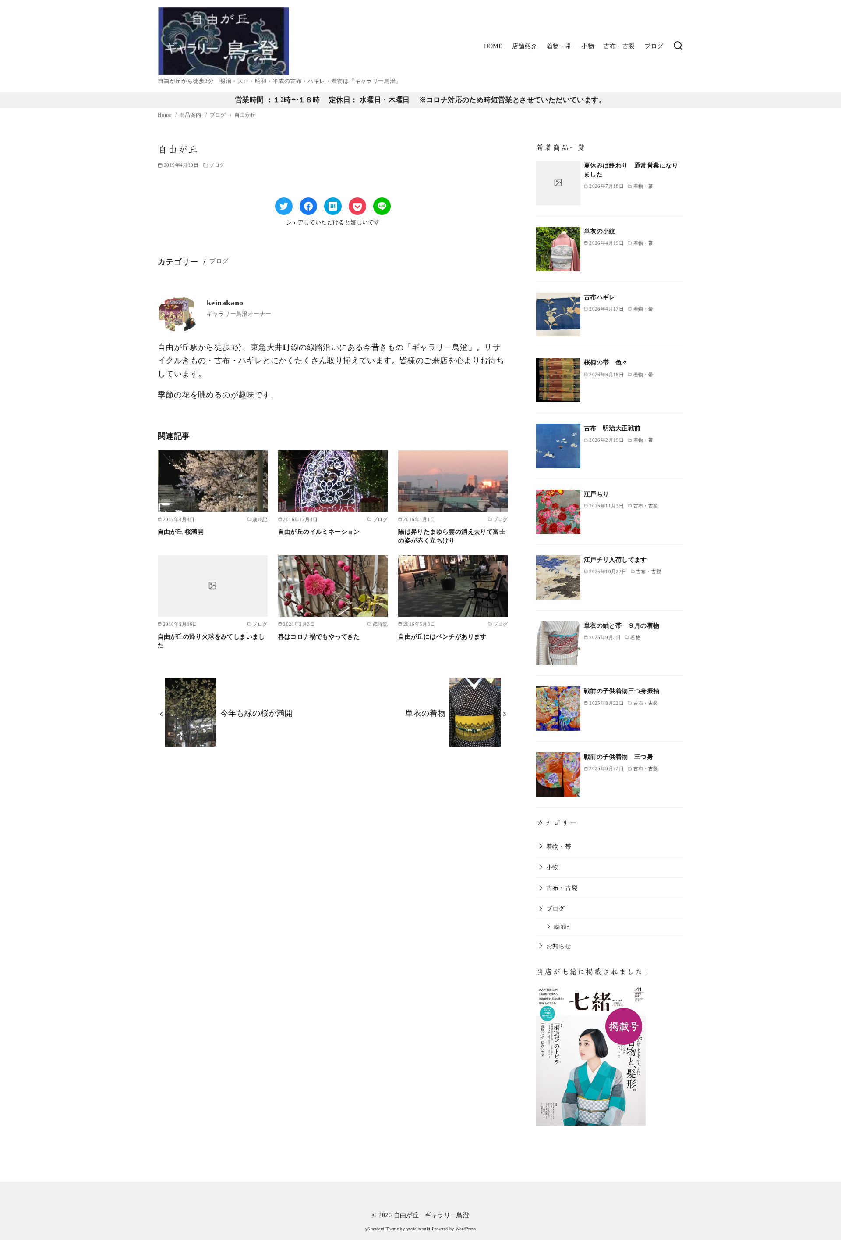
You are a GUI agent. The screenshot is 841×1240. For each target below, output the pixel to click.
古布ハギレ (599, 296)
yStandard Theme (382, 1228)
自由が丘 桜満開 (181, 531)
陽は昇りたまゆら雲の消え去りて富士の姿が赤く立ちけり (451, 536)
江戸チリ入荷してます (615, 559)
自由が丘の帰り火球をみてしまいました (211, 641)
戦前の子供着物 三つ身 (618, 756)
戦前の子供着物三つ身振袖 (622, 690)
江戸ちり (596, 493)
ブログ (653, 46)
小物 (587, 46)
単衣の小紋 (599, 231)
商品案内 (191, 115)
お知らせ (559, 946)
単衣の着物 (425, 713)
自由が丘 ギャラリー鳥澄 (432, 1215)
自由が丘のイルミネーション (319, 531)
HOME (493, 46)
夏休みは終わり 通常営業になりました (631, 170)
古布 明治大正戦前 (612, 428)
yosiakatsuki (418, 1228)
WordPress (466, 1228)
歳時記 (561, 927)
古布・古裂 (619, 46)
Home (165, 115)
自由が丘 (245, 115)
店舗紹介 (524, 46)
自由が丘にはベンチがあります (442, 636)
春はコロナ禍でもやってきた (319, 636)
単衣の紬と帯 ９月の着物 (622, 625)
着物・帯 (559, 46)
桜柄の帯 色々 (606, 362)
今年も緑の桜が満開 (256, 713)
